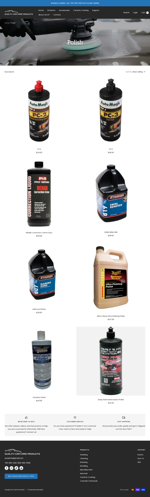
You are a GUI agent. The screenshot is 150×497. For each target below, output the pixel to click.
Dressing (83, 462)
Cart (144, 12)
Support (95, 10)
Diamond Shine (39, 309)
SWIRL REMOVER (110, 232)
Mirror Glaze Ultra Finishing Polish (111, 316)
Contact (57, 14)
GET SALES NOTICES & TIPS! (21, 476)
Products (51, 10)
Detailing (84, 466)
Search (126, 12)
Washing (84, 454)
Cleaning (84, 458)
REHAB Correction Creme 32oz (39, 232)
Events (140, 454)
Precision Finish (39, 397)
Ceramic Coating (80, 10)
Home (41, 10)
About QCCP (44, 14)
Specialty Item (86, 469)
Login (135, 12)
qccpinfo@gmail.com (14, 458)
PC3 (111, 149)
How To (141, 458)
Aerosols (84, 473)
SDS (139, 462)
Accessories (64, 10)
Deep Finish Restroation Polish (111, 399)
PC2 (39, 149)
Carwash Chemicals (89, 481)
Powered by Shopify (35, 490)
